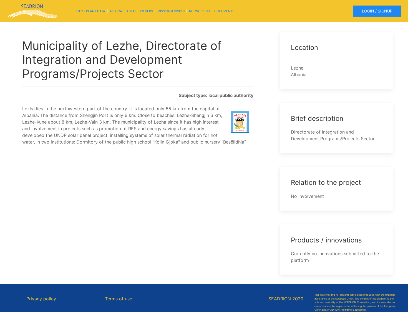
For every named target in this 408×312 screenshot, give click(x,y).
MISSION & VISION (171, 11)
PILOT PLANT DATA (90, 11)
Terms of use (118, 298)
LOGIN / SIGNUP (377, 11)
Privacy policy (41, 298)
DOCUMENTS (224, 11)
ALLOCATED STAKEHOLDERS (131, 11)
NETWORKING (199, 11)
